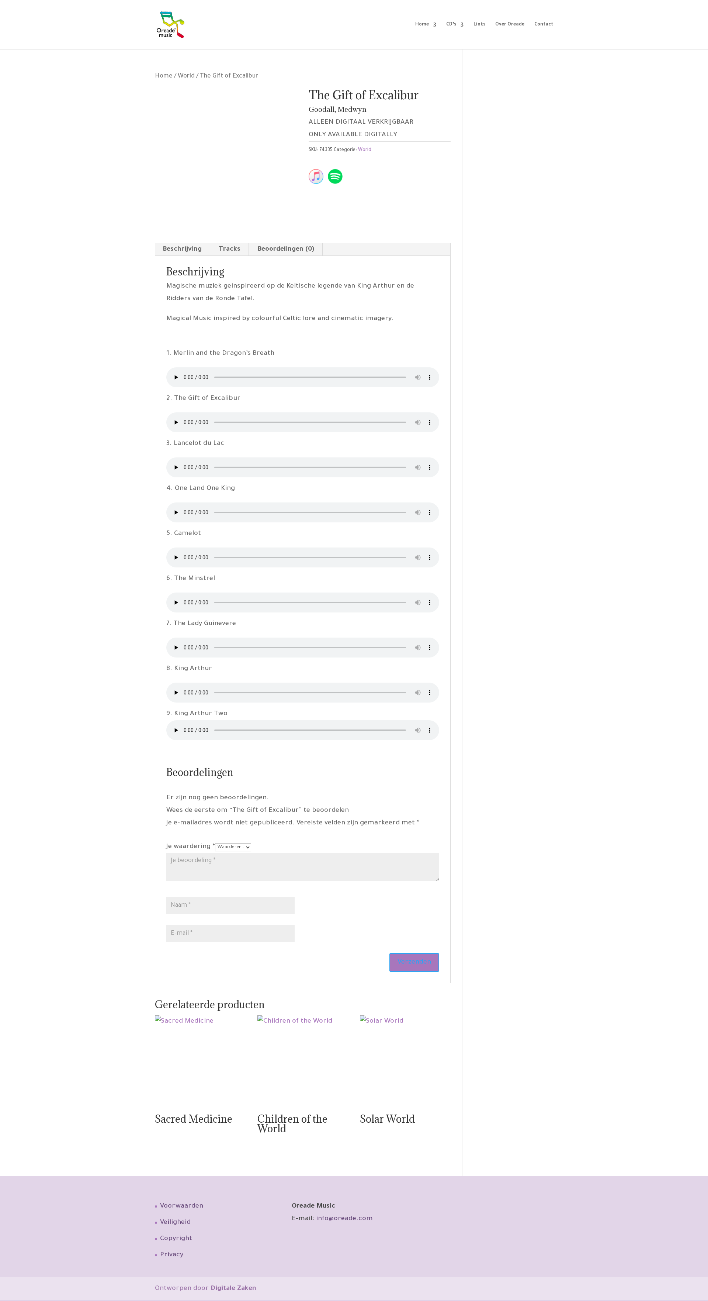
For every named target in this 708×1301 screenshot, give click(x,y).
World (186, 76)
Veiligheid (175, 1222)
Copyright (176, 1239)
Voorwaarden (181, 1206)
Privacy (171, 1255)
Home (422, 24)
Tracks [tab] (229, 249)
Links (479, 24)
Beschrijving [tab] (182, 249)
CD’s (451, 24)
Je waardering (190, 847)
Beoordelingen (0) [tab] (285, 249)
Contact (543, 24)
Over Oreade (509, 24)
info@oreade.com (344, 1219)
